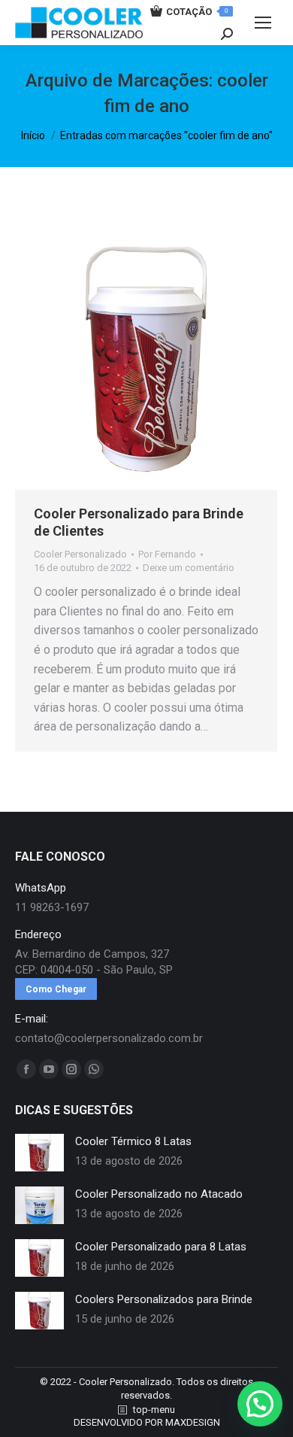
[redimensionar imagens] (39, 1152)
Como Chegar (56, 989)
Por (167, 554)
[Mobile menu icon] (263, 23)
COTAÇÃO (197, 11)
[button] (259, 1403)
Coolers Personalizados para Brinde (163, 1299)
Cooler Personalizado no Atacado (159, 1194)
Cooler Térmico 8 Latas (133, 1141)
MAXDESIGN (192, 1422)
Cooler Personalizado (80, 554)
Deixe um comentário (188, 567)
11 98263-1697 (52, 907)
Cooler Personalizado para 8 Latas (160, 1246)
